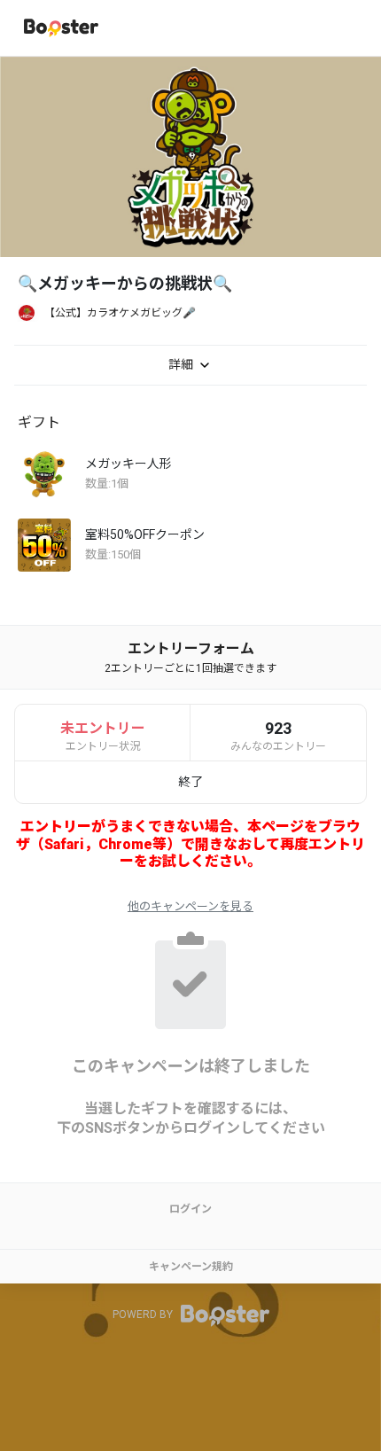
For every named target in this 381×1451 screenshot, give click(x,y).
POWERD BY (144, 1315)
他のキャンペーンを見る (190, 906)
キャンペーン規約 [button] (191, 1266)
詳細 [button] (182, 363)
